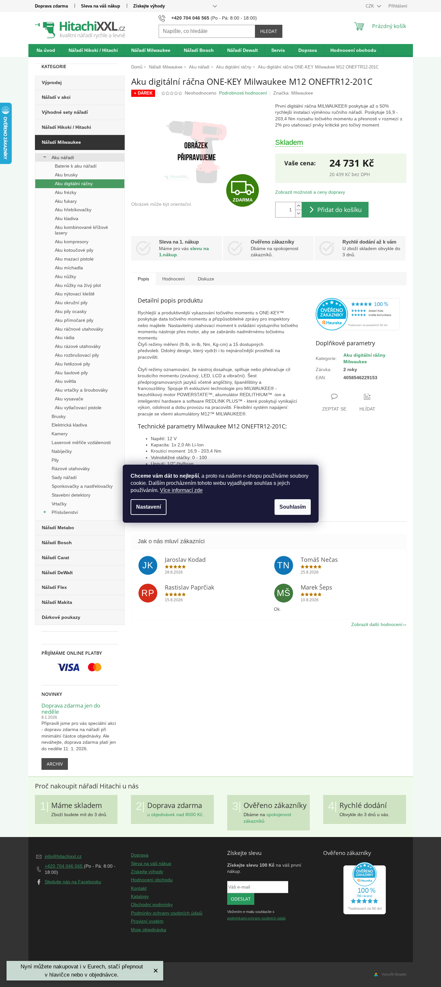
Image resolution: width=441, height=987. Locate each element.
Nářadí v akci (56, 97)
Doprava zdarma (51, 6)
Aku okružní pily (71, 302)
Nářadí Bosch (57, 542)
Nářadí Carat (55, 557)
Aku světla (65, 381)
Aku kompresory (71, 241)
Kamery (60, 433)
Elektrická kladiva (69, 424)
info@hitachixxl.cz (63, 856)
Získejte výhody (149, 6)
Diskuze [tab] (206, 278)
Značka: (293, 93)
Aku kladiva (66, 218)
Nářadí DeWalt (57, 572)
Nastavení (148, 507)
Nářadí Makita (57, 602)
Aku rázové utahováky (78, 346)
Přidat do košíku (339, 210)
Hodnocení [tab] (173, 278)
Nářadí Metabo (58, 527)
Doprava (140, 855)
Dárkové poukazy (61, 617)
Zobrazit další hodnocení (376, 624)
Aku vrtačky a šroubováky (81, 390)
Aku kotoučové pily (74, 250)
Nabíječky (62, 451)
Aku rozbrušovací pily (77, 355)
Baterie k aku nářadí (76, 166)
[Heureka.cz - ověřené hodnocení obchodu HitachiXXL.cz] (358, 314)
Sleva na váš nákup (100, 6)
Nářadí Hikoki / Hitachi (66, 127)
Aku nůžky (65, 276)
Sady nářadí (64, 477)
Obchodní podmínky (152, 904)
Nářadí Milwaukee (61, 142)
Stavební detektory (71, 495)
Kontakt (139, 888)
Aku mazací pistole (74, 259)
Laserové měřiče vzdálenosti (81, 442)
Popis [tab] (143, 278)
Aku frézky (65, 192)
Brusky (59, 416)
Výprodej (52, 82)
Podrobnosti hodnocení (243, 93)
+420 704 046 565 (64, 866)
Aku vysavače (69, 398)
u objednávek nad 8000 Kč (174, 814)
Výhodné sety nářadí (65, 112)
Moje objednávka (148, 929)
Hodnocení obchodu (152, 879)
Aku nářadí (63, 157)
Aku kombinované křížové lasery (81, 230)
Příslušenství (65, 512)
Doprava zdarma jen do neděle (70, 709)
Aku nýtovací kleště (75, 293)
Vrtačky (59, 503)
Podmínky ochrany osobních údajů (166, 913)
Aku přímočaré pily (74, 320)
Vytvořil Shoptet (394, 974)
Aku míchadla (69, 267)
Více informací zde (181, 490)
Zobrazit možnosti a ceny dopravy (310, 192)
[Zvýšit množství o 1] (298, 206)
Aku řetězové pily (72, 363)
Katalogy (140, 896)
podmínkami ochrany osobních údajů (256, 918)
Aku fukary (66, 201)
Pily (55, 460)
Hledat (268, 31)
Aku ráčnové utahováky (79, 329)
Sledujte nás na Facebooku (73, 881)
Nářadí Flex (54, 587)
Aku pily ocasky (71, 311)
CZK (370, 6)
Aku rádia (64, 337)
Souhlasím (292, 507)
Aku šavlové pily (71, 372)
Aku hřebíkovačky (73, 209)
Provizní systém (147, 921)
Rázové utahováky (71, 468)
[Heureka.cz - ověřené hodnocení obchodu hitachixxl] (364, 888)
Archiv (55, 764)
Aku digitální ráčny (74, 183)
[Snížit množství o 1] (298, 213)
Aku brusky (66, 174)
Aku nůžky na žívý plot (78, 285)
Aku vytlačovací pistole (78, 407)
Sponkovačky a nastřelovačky (82, 486)
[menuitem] (46, 50)
